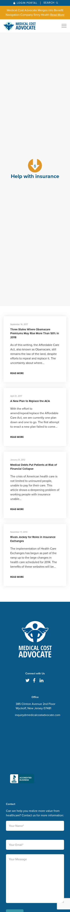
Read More (57, 15)
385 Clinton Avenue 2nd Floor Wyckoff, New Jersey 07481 (35, 706)
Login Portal (27, 3)
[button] (23, 753)
